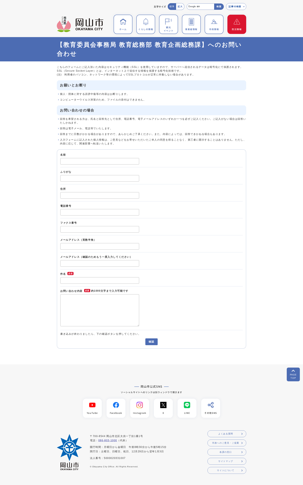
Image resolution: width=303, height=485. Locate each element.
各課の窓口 (226, 452)
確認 (151, 341)
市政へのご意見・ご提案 (225, 443)
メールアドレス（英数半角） (78, 239)
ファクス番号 (68, 222)
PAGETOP (293, 376)
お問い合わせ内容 (71, 291)
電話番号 (65, 205)
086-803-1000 (107, 440)
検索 (219, 6)
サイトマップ (225, 461)
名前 (63, 154)
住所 (63, 188)
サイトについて (225, 470)
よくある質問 (225, 433)
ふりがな (65, 171)
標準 (171, 6)
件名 (63, 273)
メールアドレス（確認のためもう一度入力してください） (96, 257)
